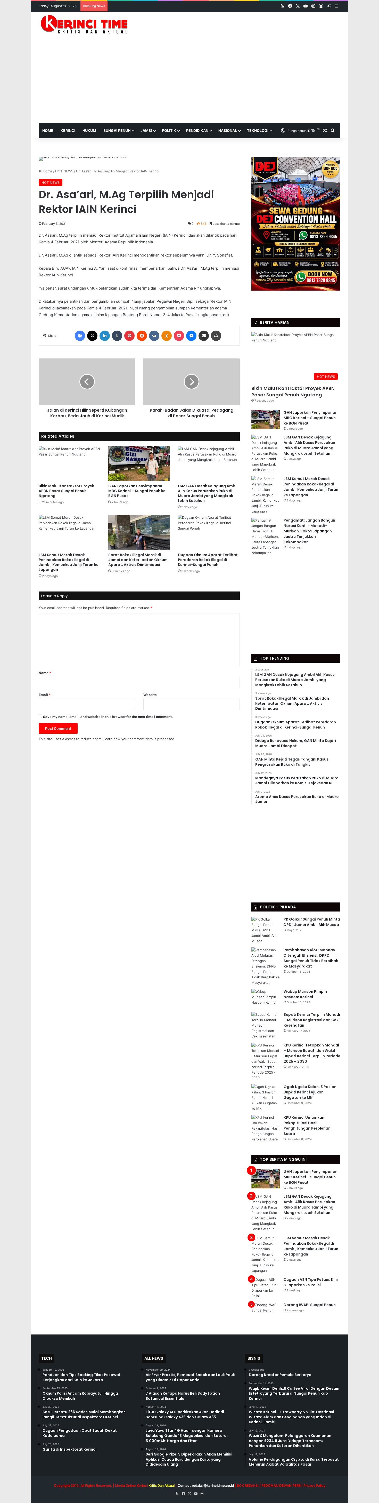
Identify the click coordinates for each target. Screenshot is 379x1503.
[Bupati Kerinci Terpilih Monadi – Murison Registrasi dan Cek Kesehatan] (265, 1025)
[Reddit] (142, 336)
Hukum (89, 130)
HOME (47, 130)
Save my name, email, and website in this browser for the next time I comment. (108, 717)
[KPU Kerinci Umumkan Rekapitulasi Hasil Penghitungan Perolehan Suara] (265, 1128)
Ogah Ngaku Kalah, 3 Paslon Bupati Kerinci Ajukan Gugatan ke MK (310, 1092)
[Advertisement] (189, 84)
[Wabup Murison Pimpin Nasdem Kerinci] (265, 998)
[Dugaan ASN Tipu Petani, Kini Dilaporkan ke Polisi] (265, 1288)
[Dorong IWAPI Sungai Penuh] (265, 1312)
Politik (169, 130)
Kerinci (68, 130)
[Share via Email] (204, 336)
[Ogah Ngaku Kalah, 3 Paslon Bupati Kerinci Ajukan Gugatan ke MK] (265, 1097)
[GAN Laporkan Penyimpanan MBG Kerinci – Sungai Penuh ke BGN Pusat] (139, 463)
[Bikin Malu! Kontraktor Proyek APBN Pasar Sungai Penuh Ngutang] (70, 463)
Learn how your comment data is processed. (139, 739)
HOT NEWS (64, 171)
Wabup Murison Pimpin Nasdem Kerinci (305, 994)
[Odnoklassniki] (166, 336)
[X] (92, 336)
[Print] (216, 336)
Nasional (227, 130)
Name (45, 673)
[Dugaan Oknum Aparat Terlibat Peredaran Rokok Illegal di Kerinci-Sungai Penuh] (209, 532)
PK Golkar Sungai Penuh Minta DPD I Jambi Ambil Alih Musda (312, 922)
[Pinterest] (129, 336)
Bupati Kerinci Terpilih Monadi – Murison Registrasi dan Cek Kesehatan (312, 1020)
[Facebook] (80, 336)
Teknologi (257, 130)
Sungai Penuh (116, 130)
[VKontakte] (154, 336)
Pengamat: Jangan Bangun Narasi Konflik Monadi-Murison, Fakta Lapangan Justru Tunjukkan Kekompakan (309, 531)
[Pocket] (179, 336)
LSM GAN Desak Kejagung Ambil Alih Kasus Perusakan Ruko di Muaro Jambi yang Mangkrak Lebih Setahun (207, 493)
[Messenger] (191, 336)
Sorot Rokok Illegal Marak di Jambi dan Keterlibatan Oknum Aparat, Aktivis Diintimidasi (138, 559)
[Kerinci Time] (86, 24)
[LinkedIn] (105, 336)
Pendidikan (197, 130)
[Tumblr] (117, 336)
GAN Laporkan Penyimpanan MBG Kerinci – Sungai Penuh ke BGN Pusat (137, 490)
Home (47, 171)
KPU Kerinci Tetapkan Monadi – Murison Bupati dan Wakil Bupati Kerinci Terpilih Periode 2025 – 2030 (312, 1053)
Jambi (146, 130)
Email (45, 695)
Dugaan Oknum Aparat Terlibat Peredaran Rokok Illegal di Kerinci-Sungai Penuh (208, 559)
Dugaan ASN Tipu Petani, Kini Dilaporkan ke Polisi (311, 1282)
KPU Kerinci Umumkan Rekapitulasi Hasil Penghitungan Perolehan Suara (307, 1125)
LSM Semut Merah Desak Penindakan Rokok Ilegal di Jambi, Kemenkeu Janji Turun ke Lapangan (68, 562)
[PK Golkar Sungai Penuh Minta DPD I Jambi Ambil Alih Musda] (265, 930)
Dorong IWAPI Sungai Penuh (310, 1304)
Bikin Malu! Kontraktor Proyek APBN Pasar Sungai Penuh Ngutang (66, 490)
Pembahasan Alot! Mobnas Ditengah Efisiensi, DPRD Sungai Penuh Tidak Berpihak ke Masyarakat (311, 958)
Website (150, 695)
